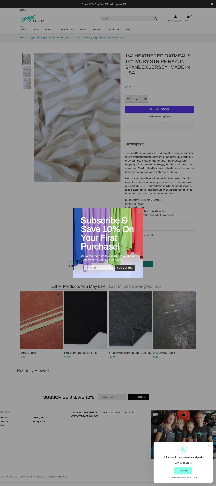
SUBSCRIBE (125, 267)
